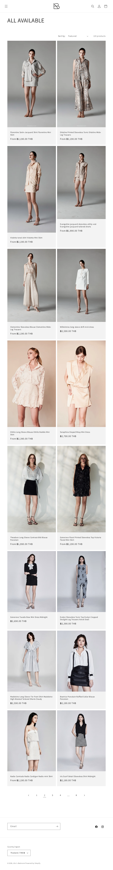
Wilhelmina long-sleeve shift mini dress (77, 327)
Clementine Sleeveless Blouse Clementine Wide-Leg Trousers (30, 328)
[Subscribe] (57, 826)
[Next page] (84, 795)
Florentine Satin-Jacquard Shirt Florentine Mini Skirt (30, 133)
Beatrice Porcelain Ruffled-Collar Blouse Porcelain (77, 698)
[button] (6, 6)
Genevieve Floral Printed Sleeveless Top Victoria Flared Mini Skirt (80, 538)
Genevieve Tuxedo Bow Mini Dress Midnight (29, 617)
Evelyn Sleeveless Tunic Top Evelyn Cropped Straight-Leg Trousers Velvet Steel (79, 618)
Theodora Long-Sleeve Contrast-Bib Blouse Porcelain (29, 538)
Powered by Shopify (32, 863)
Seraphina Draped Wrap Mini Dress (75, 432)
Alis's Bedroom (19, 863)
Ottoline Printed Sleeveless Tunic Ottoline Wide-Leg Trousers (80, 133)
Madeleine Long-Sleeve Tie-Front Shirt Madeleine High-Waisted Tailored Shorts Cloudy (31, 698)
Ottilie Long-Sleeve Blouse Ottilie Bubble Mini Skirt (30, 433)
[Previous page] (28, 795)
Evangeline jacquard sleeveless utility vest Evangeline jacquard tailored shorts (78, 225)
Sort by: (61, 36)
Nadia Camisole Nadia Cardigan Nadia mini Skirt (31, 776)
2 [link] (44, 795)
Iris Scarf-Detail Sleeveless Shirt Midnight (77, 776)
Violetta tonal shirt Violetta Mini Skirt (26, 238)
